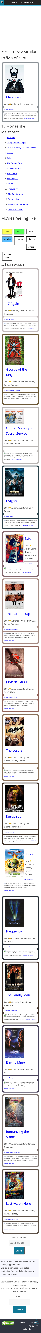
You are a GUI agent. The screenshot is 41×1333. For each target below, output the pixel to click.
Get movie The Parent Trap (11, 629)
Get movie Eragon (8, 516)
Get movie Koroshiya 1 (9, 832)
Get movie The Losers (9, 766)
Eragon (10, 153)
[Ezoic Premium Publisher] (8, 1324)
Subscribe (19, 1309)
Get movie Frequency (9, 947)
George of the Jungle (16, 143)
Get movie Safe (28, 563)
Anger (31, 247)
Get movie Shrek (29, 879)
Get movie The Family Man (10, 1010)
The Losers (12, 173)
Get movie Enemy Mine (10, 1078)
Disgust (31, 239)
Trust (19, 231)
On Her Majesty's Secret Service (21, 148)
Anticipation (7, 256)
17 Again (11, 137)
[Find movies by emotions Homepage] (2, 2)
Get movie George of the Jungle (12, 390)
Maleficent (14, 97)
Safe (9, 158)
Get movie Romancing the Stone (12, 1152)
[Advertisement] (20, 26)
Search (19, 1250)
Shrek (10, 184)
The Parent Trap (14, 163)
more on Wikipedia (29, 118)
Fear (31, 231)
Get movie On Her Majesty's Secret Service (15, 449)
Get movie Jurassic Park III (10, 697)
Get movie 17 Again (9, 319)
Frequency (13, 189)
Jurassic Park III (14, 168)
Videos (22, 1323)
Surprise (7, 239)
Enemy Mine (13, 199)
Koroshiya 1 (12, 178)
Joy (7, 231)
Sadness (19, 241)
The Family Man (15, 194)
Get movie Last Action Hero (11, 1219)
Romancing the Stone (18, 204)
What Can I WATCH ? (22, 2)
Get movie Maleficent (9, 109)
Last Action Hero (15, 209)
